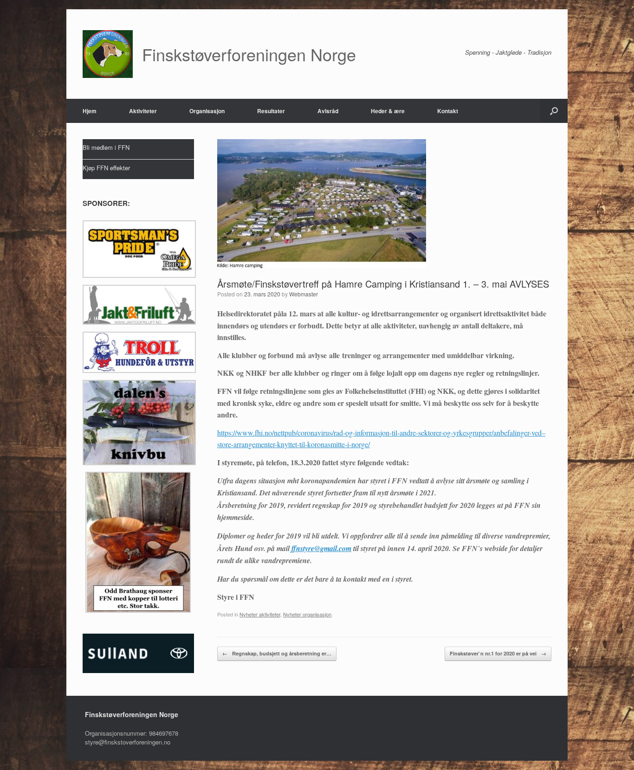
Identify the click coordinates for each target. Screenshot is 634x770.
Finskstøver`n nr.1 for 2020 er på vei (498, 653)
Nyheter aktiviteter (259, 614)
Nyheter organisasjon (307, 614)
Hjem (90, 111)
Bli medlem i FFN (106, 147)
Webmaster (303, 294)
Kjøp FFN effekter (106, 167)
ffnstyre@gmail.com (321, 548)
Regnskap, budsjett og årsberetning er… (276, 653)
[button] (554, 111)
